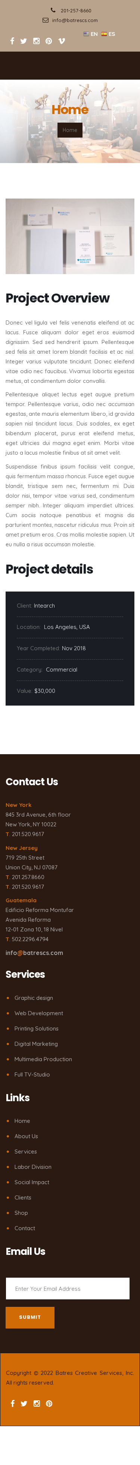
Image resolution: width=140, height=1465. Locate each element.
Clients (23, 1197)
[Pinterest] (49, 40)
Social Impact (32, 1182)
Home (22, 1120)
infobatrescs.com (34, 952)
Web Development (39, 1013)
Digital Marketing (36, 1043)
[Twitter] (24, 40)
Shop (21, 1212)
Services (26, 1151)
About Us (26, 1136)
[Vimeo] (61, 40)
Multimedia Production (43, 1059)
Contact (25, 1228)
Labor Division (33, 1166)
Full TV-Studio (32, 1074)
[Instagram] (36, 40)
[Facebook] (12, 40)
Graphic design (34, 997)
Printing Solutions (37, 1028)
